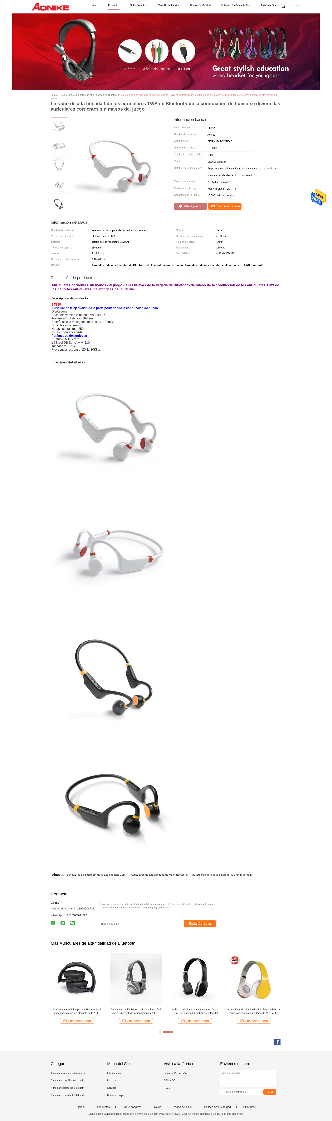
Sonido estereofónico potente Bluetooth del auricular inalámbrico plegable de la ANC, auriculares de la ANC (77, 1011)
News (157, 1107)
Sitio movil (249, 1107)
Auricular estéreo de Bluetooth (67, 1087)
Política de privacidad (217, 1107)
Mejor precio (192, 206)
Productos (114, 5)
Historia (111, 1080)
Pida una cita (268, 5)
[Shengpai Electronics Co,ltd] (50, 7)
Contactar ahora (228, 206)
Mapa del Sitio (183, 1107)
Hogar (94, 5)
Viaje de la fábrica (168, 5)
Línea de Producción (175, 1073)
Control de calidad (200, 5)
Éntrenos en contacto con (235, 5)
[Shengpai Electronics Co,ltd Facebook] (277, 1042)
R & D (167, 1087)
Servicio (111, 1087)
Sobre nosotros (139, 5)
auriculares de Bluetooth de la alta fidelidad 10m (96, 874)
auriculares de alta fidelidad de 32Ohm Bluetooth (222, 874)
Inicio (81, 1107)
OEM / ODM (171, 1080)
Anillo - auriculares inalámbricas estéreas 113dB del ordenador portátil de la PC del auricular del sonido (195, 1011)
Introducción (114, 1073)
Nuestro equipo (115, 1095)
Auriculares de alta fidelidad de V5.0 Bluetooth (159, 874)
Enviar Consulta (200, 923)
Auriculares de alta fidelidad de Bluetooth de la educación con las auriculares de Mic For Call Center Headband (254, 1011)
